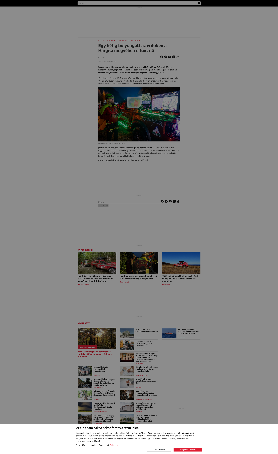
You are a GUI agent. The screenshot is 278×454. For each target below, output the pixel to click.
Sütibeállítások (159, 450)
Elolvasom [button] (114, 445)
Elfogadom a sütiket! (187, 450)
